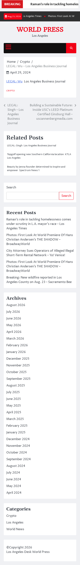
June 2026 (13, 318)
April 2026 (13, 332)
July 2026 (13, 312)
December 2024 (18, 439)
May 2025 (13, 406)
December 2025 (17, 359)
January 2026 (16, 352)
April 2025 (13, 412)
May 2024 (13, 486)
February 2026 (17, 345)
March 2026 (15, 339)
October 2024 (16, 453)
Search (11, 187)
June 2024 (13, 479)
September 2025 (18, 379)
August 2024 (15, 466)
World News (15, 529)
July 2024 (13, 473)
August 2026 (15, 305)
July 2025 (13, 392)
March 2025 (15, 419)
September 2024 (18, 459)
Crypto (10, 90)
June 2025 (13, 399)
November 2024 (18, 446)
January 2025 (15, 432)
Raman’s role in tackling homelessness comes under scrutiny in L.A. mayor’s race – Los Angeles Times (38, 223)
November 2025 (18, 365)
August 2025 (15, 385)
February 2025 (17, 426)
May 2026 (13, 325)
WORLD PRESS (40, 29)
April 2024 (13, 493)
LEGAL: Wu (14, 81)
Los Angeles (14, 523)
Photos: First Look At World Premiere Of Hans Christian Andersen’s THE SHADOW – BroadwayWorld (39, 239)
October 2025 (16, 372)
